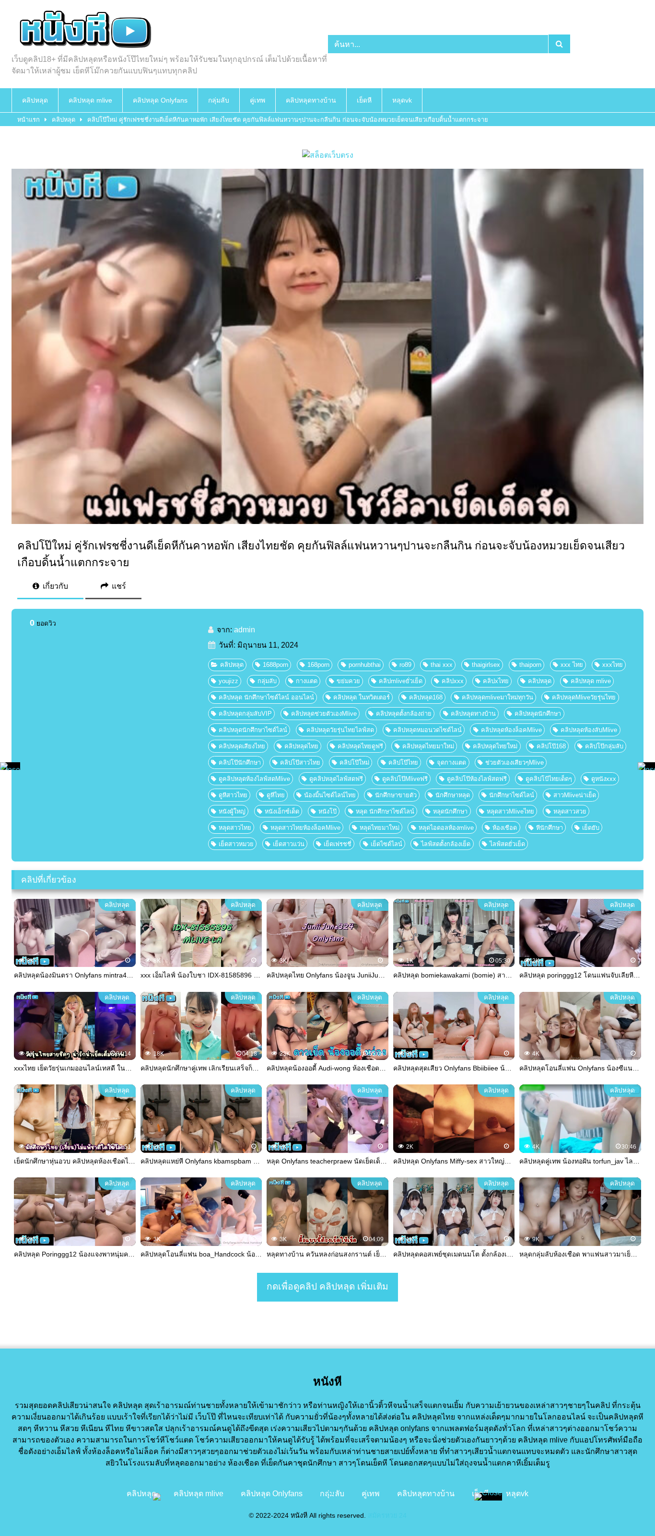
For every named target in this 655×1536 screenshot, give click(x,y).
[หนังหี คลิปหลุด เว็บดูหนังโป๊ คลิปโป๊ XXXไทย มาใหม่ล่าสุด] (83, 31)
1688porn (275, 664)
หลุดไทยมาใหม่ (379, 827)
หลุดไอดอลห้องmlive (446, 827)
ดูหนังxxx (603, 778)
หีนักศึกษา (549, 827)
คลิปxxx (453, 681)
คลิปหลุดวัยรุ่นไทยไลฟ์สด (340, 729)
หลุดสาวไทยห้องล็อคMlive (305, 827)
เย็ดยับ (590, 827)
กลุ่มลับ (218, 100)
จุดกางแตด (451, 762)
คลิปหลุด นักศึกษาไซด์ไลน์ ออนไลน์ (266, 697)
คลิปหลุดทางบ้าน (311, 100)
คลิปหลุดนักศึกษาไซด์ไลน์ (253, 729)
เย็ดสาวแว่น (288, 844)
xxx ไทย (572, 664)
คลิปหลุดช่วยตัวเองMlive (324, 713)
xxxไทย (612, 664)
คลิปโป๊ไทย (403, 762)
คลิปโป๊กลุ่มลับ (604, 746)
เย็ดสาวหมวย (236, 844)
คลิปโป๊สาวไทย (300, 762)
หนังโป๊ (327, 811)
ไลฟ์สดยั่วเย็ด (507, 844)
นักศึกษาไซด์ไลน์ (511, 795)
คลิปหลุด (35, 100)
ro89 (405, 664)
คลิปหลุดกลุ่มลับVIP (245, 713)
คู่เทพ (257, 100)
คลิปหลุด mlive (90, 100)
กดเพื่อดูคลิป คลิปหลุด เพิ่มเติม (327, 1286)
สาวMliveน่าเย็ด (574, 795)
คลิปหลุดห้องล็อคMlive (511, 729)
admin (244, 630)
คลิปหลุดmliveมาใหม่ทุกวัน (497, 697)
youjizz (228, 681)
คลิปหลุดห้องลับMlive (589, 729)
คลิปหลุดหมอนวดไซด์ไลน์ (427, 729)
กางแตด (306, 681)
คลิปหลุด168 (426, 697)
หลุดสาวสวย (569, 811)
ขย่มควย (348, 681)
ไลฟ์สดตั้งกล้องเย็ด (445, 844)
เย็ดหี (364, 100)
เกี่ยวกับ (54, 586)
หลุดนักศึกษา (450, 811)
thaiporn (530, 664)
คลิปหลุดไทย (301, 746)
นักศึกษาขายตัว (396, 795)
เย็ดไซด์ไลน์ (386, 844)
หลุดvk (402, 100)
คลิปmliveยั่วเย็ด (400, 681)
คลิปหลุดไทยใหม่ (495, 746)
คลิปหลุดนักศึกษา (538, 713)
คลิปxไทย (496, 681)
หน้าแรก (28, 119)
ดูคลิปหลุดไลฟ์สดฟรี (336, 778)
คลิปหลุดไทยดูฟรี (360, 746)
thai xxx (442, 664)
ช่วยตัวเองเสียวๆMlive (514, 762)
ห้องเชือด (504, 827)
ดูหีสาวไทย (233, 795)
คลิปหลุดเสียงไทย (242, 746)
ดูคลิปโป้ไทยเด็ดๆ (549, 778)
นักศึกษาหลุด (452, 795)
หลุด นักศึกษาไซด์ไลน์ (385, 811)
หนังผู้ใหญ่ (232, 811)
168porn (318, 664)
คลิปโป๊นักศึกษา (240, 762)
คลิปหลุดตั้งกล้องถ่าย (404, 713)
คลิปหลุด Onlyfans (160, 100)
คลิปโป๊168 (551, 746)
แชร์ (118, 586)
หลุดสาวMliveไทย (510, 811)
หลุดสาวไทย (235, 827)
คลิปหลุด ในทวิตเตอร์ (361, 697)
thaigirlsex (486, 664)
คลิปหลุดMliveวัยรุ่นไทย (584, 697)
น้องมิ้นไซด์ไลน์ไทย (330, 795)
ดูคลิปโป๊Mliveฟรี (405, 778)
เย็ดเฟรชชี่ (337, 844)
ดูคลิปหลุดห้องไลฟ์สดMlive (254, 778)
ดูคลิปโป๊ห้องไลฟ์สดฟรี (477, 778)
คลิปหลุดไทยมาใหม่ (428, 746)
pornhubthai (365, 664)
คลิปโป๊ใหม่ (354, 762)
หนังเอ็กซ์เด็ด (282, 811)
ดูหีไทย (276, 795)
